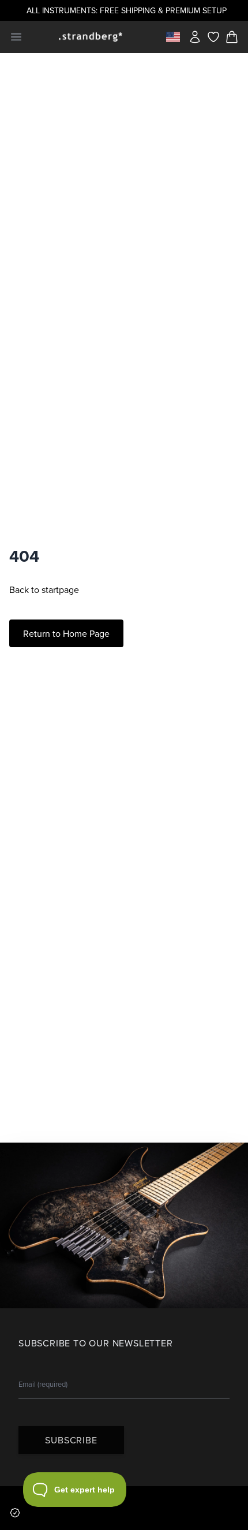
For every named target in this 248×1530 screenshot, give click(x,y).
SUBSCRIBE (71, 1440)
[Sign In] (195, 37)
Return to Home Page (66, 633)
